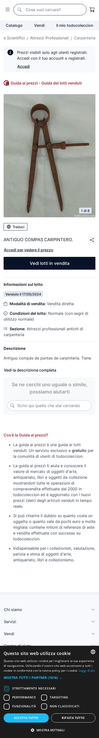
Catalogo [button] (14, 25)
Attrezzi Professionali (49, 37)
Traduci (18, 227)
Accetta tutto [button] (26, 718)
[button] (49, 677)
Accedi (23, 66)
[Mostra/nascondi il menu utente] (6, 10)
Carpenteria (84, 37)
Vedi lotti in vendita (49, 263)
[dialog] (49, 692)
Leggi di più (87, 670)
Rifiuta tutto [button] (73, 718)
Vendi (39, 25)
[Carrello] (92, 10)
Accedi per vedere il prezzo (28, 249)
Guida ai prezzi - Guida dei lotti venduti (46, 83)
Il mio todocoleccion (74, 25)
